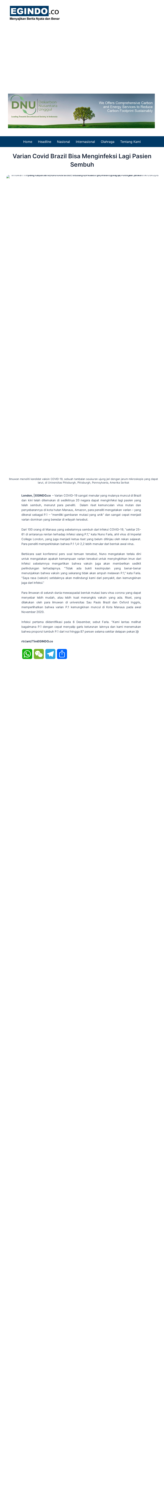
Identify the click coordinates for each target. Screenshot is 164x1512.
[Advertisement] (82, 56)
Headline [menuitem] (44, 142)
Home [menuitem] (27, 142)
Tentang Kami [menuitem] (130, 142)
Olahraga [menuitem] (107, 142)
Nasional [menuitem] (63, 142)
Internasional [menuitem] (85, 142)
